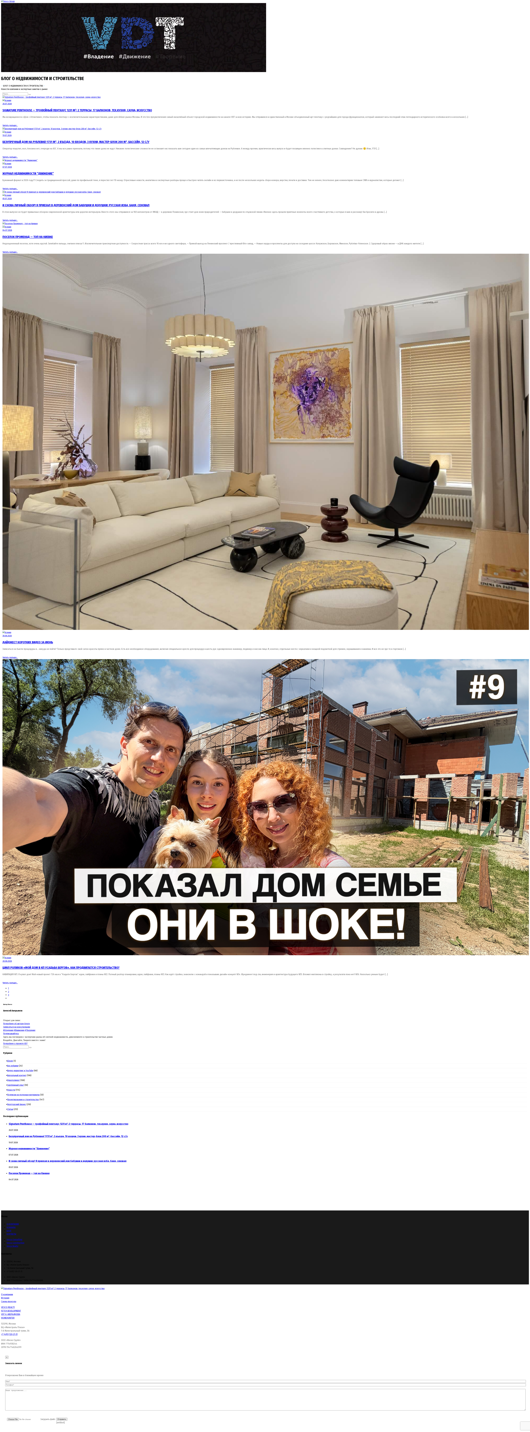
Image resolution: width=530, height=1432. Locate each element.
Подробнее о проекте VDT (15, 1043)
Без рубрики (13, 1065)
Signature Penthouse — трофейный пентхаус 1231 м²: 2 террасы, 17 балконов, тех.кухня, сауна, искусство (77, 110)
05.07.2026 (7, 198)
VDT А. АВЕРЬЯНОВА (10, 1314)
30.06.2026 (7, 635)
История (5, 1297)
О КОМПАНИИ (13, 1224)
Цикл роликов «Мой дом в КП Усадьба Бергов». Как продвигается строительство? (61, 967)
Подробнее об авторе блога (16, 1023)
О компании (7, 1294)
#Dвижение (19, 1030)
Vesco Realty (12, 1246)
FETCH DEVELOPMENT (11, 1310)
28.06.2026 (7, 961)
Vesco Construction (15, 1243)
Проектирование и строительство (24, 1099)
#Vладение (8, 1030)
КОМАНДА (11, 1227)
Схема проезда (8, 1301)
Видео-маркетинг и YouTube (21, 1070)
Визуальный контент (17, 1075)
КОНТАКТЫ (11, 1234)
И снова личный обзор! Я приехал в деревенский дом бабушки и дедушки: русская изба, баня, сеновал (75, 205)
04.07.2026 (7, 230)
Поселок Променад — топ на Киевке (27, 237)
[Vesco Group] (8, 1)
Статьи (11, 1109)
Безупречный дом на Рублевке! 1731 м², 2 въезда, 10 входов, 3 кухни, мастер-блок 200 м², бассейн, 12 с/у (75, 142)
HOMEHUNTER (7, 1317)
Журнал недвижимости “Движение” (28, 173)
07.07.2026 (7, 167)
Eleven (11, 1061)
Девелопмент (14, 1080)
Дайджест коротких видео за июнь (27, 642)
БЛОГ (9, 1230)
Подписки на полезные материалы (24, 1094)
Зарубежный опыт (16, 1085)
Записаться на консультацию (16, 1027)
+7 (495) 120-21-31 (9, 1334)
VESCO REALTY (8, 1307)
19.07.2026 (7, 135)
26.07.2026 (7, 103)
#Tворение (30, 1030)
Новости (12, 1090)
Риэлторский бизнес (17, 1104)
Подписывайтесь (11, 1033)
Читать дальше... (10, 125)
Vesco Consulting (14, 1239)
